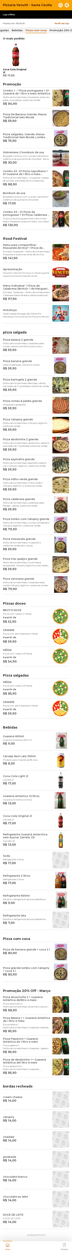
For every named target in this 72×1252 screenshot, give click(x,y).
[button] (7, 1246)
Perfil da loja (62, 23)
